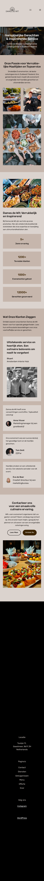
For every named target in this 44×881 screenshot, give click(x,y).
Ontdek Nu (29, 532)
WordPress (22, 818)
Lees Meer (14, 532)
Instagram (22, 806)
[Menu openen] (30, 9)
